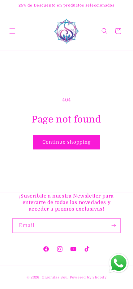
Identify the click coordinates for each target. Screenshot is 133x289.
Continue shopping (66, 142)
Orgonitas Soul (55, 277)
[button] (12, 31)
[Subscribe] (113, 225)
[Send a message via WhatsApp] (118, 263)
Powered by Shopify (88, 277)
